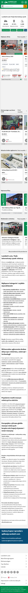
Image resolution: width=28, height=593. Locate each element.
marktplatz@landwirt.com (18, 591)
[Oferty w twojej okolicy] (2, 6)
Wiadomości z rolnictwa (7, 219)
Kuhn (20, 411)
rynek (18, 271)
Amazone (15, 413)
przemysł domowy (10, 363)
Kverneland (9, 413)
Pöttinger (4, 413)
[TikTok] (11, 572)
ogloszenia (13, 30)
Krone (23, 411)
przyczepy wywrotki (14, 306)
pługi (11, 304)
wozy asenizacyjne (12, 319)
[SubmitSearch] (25, 6)
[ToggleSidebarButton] (2, 2)
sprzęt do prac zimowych (19, 328)
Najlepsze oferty (5, 37)
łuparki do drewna (19, 300)
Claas (15, 291)
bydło (21, 368)
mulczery (14, 310)
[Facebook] (8, 572)
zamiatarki (10, 328)
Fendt (4, 291)
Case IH (3, 409)
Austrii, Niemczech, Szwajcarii (15, 442)
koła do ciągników (18, 313)
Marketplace (20, 30)
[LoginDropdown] (25, 2)
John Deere (22, 289)
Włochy (3, 443)
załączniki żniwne (12, 325)
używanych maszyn (20, 404)
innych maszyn (6, 384)
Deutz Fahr (15, 411)
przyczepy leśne (11, 300)
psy (5, 370)
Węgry (7, 443)
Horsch (21, 413)
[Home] (10, 2)
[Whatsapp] (14, 572)
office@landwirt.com (7, 522)
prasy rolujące (12, 297)
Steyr (10, 407)
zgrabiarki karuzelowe (8, 295)
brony (16, 302)
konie (24, 368)
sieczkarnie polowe (21, 325)
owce (3, 370)
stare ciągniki (20, 291)
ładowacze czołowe (14, 330)
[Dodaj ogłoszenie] (22, 2)
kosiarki (23, 293)
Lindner (23, 407)
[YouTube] (2, 572)
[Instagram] (5, 572)
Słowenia (11, 443)
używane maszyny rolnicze (12, 266)
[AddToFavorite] (20, 42)
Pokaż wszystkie (21, 37)
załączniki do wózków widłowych (17, 334)
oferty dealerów (5, 30)
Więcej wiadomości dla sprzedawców (18, 251)
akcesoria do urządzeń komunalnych (17, 382)
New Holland (10, 291)
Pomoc (5, 577)
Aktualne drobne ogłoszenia (9, 150)
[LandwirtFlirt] (17, 572)
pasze (16, 363)
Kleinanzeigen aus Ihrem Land (8, 111)
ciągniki (9, 361)
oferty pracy (9, 372)
